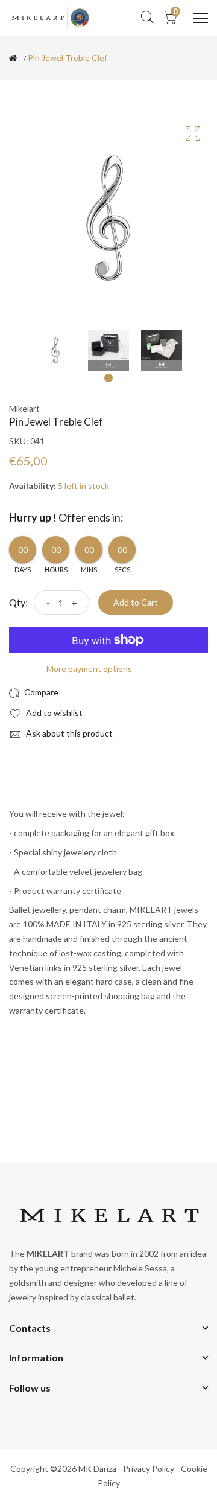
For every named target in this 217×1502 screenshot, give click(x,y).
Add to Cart (135, 602)
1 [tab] (108, 378)
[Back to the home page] (13, 58)
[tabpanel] (55, 350)
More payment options (89, 668)
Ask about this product (68, 733)
